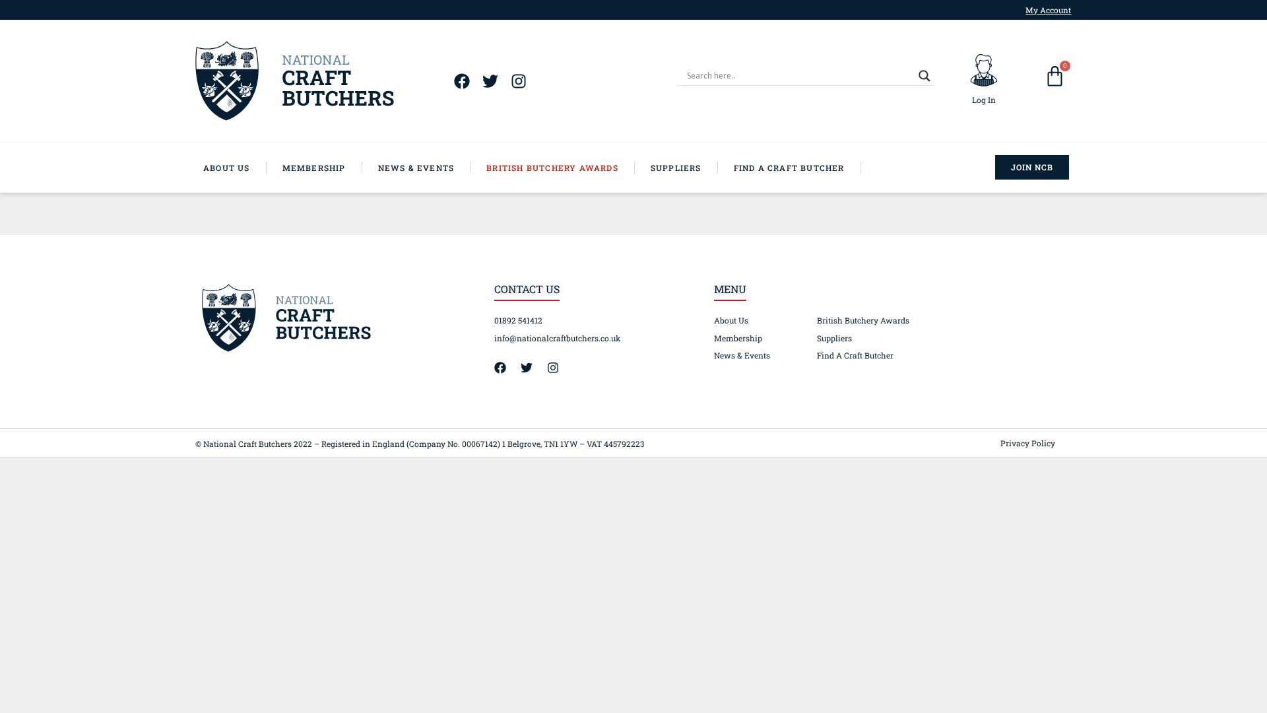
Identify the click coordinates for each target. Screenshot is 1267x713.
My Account (1048, 10)
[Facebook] (461, 81)
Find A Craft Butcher (855, 355)
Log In (984, 99)
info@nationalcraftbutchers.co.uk (557, 338)
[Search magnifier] (924, 76)
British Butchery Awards (863, 320)
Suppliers (834, 338)
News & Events (742, 355)
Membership (738, 338)
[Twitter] (490, 81)
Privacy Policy (1027, 443)
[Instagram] (518, 81)
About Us (731, 320)
